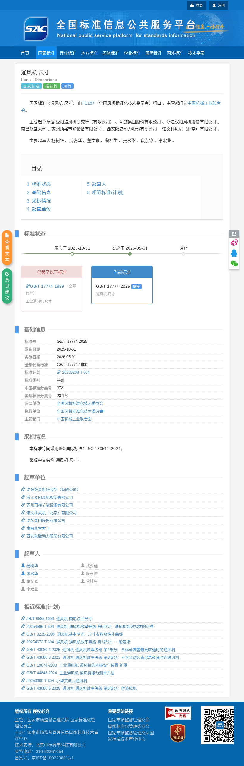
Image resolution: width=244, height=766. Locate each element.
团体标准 (110, 53)
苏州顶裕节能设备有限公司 (49, 505)
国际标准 (153, 53)
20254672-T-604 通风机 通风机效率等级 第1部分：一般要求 (78, 642)
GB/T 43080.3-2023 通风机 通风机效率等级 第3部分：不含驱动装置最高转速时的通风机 (102, 657)
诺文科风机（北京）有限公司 (51, 512)
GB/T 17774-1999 (47, 286)
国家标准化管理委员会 (129, 726)
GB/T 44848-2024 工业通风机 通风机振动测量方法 (70, 673)
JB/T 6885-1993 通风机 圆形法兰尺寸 (59, 618)
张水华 (32, 573)
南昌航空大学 (38, 528)
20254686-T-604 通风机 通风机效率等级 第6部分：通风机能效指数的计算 (90, 626)
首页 (25, 53)
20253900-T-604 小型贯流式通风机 (56, 680)
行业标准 (68, 53)
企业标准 (132, 53)
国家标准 (46, 53)
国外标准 (175, 53)
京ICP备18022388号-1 (53, 758)
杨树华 (32, 565)
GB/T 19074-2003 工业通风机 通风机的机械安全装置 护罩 (76, 665)
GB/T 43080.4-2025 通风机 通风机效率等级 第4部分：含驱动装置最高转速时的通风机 (100, 649)
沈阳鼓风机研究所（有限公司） (53, 489)
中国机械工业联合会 (74, 419)
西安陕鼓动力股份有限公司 (49, 536)
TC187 (88, 103)
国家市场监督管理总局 (129, 719)
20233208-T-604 (76, 372)
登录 (198, 5)
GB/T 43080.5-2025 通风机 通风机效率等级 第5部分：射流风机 (81, 688)
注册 (220, 5)
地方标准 (89, 53)
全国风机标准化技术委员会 (80, 403)
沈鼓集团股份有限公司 (45, 520)
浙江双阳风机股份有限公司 (49, 497)
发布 (72, 248)
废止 (183, 248)
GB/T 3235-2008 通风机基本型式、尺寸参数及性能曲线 (74, 634)
